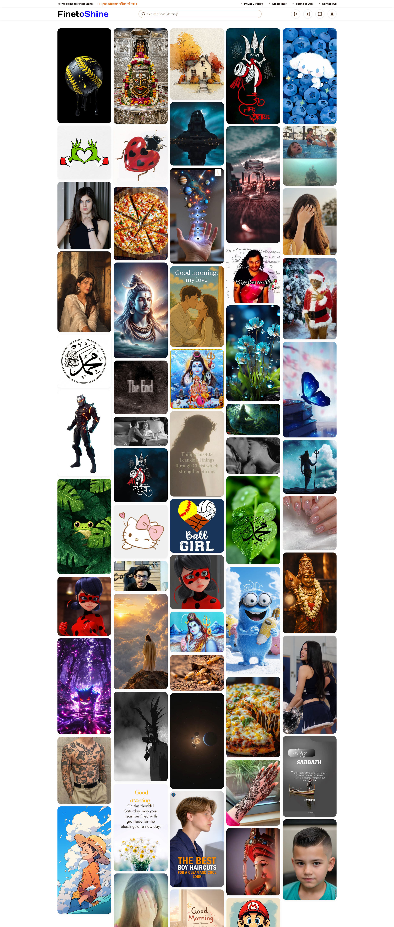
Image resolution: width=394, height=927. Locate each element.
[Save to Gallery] (107, 40)
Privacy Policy (253, 3)
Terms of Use (304, 3)
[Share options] (107, 33)
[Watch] (307, 13)
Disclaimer (279, 3)
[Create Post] (319, 13)
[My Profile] (332, 13)
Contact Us (329, 3)
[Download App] (295, 13)
